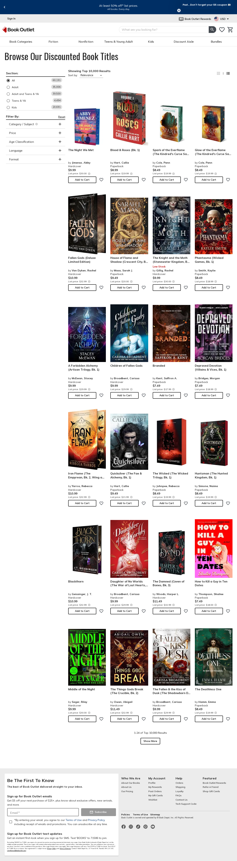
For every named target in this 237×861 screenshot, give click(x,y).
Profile (152, 782)
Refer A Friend (210, 787)
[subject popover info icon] (37, 124)
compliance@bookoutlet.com (16, 850)
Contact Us (182, 799)
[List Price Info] (89, 173)
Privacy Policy (51, 848)
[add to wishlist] (101, 179)
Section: (12, 73)
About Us (126, 787)
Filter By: (12, 116)
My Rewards (155, 787)
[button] (35, 80)
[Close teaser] (179, 10)
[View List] (228, 73)
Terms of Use (140, 814)
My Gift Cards (155, 795)
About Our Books (130, 782)
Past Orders (155, 791)
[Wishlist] (222, 29)
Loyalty (179, 791)
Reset (61, 116)
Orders (179, 782)
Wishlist (152, 799)
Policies (126, 814)
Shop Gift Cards (211, 791)
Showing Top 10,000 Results (89, 71)
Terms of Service (65, 848)
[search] (212, 29)
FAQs (179, 795)
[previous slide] (4, 7)
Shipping (180, 787)
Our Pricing (127, 791)
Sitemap (155, 814)
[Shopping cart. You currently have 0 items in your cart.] (230, 29)
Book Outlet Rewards (214, 782)
